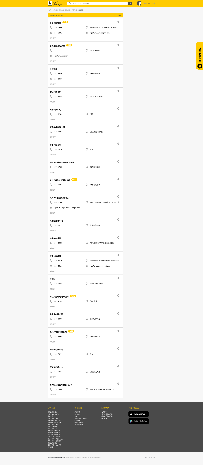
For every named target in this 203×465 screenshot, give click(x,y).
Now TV (77, 416)
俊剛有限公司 (55, 110)
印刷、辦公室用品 (53, 414)
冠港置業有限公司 (57, 127)
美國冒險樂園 (55, 23)
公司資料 (104, 412)
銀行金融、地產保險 (54, 435)
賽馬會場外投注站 (57, 46)
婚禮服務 (50, 447)
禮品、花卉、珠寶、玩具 (55, 439)
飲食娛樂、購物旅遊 (58, 10)
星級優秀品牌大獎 (107, 416)
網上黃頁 (77, 412)
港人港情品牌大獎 (107, 414)
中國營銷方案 (79, 422)
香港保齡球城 (55, 256)
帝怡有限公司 (55, 145)
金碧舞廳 (53, 69)
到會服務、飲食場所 (71, 10)
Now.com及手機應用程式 (82, 418)
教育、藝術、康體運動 (54, 441)
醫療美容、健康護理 (54, 430)
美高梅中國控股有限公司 (60, 198)
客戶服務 (104, 418)
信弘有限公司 (55, 92)
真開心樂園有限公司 (58, 332)
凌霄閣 (52, 279)
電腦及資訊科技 (52, 443)
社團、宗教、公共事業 (54, 445)
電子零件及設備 (52, 426)
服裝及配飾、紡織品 (54, 437)
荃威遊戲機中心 (56, 367)
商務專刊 (77, 414)
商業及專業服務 (52, 412)
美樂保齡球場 (55, 238)
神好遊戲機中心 (56, 350)
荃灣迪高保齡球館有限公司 (61, 385)
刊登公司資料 (79, 424)
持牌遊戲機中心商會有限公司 (62, 162)
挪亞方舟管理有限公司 (59, 297)
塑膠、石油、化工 (53, 428)
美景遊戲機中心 (56, 221)
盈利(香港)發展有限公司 (60, 180)
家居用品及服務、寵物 (54, 420)
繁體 (148, 3)
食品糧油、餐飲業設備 (54, 422)
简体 (153, 3)
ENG (144, 3)
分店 (65, 22)
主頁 (50, 10)
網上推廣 (77, 420)
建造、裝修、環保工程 (54, 418)
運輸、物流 (51, 416)
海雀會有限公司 (56, 314)
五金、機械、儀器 (53, 424)
